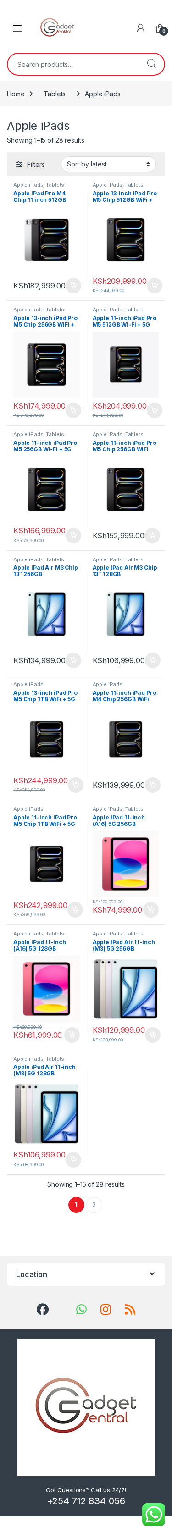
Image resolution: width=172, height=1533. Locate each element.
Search (151, 64)
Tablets (55, 94)
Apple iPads (28, 185)
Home (15, 94)
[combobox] (73, 64)
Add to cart (73, 285)
